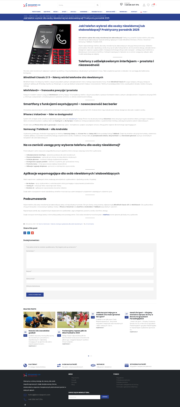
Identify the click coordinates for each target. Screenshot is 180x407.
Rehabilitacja (97, 12)
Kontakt (134, 12)
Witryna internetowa (33, 286)
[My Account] (144, 5)
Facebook (24, 233)
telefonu (106, 215)
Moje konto (75, 378)
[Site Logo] (31, 5)
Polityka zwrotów (122, 382)
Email (32, 233)
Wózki (55, 12)
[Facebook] (25, 405)
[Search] (97, 5)
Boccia (73, 12)
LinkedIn (28, 233)
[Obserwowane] (148, 5)
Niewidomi (123, 12)
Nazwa (29, 271)
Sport (64, 12)
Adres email (30, 279)
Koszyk (73, 380)
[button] (88, 356)
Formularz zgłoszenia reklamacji (126, 387)
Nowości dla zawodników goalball (39, 332)
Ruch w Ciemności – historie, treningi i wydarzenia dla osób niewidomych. (61, 224)
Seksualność (110, 12)
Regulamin (120, 378)
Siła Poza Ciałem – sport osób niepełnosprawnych (42, 16)
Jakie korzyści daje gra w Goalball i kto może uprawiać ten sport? (108, 314)
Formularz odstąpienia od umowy (127, 384)
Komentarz (30, 251)
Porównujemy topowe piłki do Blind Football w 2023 (74, 332)
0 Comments (90, 224)
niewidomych (73, 119)
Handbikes (83, 12)
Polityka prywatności (123, 380)
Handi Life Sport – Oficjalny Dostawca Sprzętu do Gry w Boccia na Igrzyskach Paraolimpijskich (141, 315)
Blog (73, 384)
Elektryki (47, 12)
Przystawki (36, 12)
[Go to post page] (39, 320)
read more (32, 346)
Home (25, 16)
